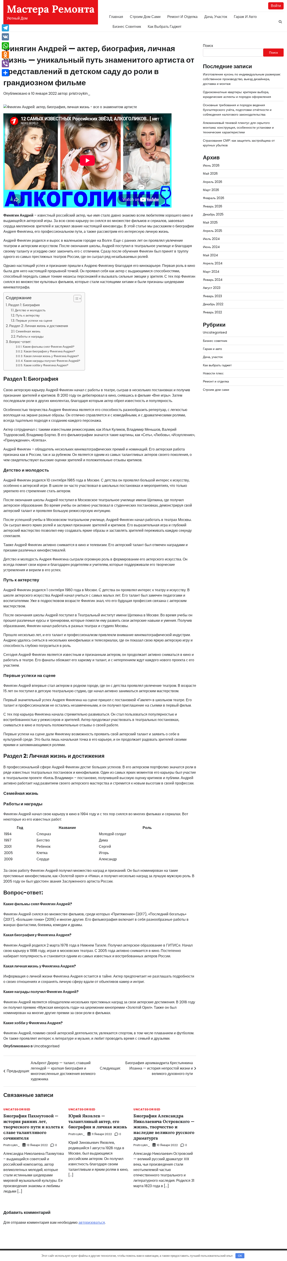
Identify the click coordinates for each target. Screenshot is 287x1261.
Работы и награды (30, 336)
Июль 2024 (211, 239)
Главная (116, 16)
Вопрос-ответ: (20, 341)
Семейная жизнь (28, 331)
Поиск (208, 45)
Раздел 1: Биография (24, 305)
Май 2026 (210, 173)
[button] (75, 298)
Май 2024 (210, 255)
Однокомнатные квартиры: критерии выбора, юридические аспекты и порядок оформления (237, 94)
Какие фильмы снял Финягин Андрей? (48, 347)
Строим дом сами (145, 16)
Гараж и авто (245, 16)
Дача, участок (215, 16)
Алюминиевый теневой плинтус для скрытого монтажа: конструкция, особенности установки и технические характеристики (238, 128)
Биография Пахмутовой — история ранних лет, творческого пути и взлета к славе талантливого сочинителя (33, 1126)
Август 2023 (211, 288)
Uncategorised (46, 1046)
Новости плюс (213, 373)
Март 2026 (211, 190)
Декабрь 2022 (213, 304)
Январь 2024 (212, 279)
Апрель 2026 (212, 182)
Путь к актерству (28, 315)
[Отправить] (5, 72)
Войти (276, 5)
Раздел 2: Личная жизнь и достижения (38, 325)
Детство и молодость (30, 310)
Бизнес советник (127, 26)
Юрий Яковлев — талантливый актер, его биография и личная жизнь (97, 1121)
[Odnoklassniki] (5, 54)
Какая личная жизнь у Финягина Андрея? (51, 356)
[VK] (5, 36)
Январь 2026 (212, 206)
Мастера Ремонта (51, 8)
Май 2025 (210, 222)
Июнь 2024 (211, 247)
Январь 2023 (212, 296)
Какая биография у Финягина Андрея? (49, 351)
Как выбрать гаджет (164, 26)
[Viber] (5, 63)
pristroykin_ (80, 93)
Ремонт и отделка (182, 16)
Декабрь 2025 (213, 214)
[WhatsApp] (5, 45)
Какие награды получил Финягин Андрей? (52, 361)
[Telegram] (5, 27)
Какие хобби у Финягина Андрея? (46, 365)
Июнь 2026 (211, 165)
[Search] (280, 21)
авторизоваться (91, 1222)
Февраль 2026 (213, 198)
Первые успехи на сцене (34, 320)
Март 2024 (211, 271)
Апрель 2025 (212, 230)
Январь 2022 (212, 312)
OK (240, 1256)
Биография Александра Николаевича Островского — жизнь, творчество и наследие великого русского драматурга (163, 1126)
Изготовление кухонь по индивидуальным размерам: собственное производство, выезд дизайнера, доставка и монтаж (242, 79)
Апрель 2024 (212, 263)
